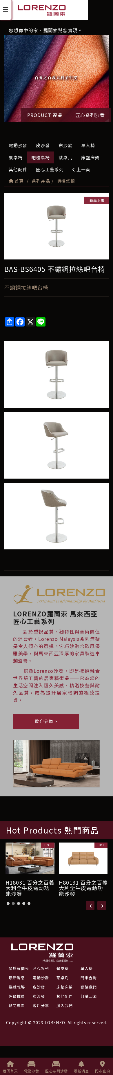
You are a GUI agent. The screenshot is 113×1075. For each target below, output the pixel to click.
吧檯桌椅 (40, 157)
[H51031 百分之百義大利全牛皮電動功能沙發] (83, 858)
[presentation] (90, 905)
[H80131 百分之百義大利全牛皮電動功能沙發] (30, 858)
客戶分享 (41, 1005)
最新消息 (81, 1070)
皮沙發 (43, 145)
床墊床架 (90, 157)
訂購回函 (89, 996)
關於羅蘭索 (19, 968)
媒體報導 (17, 987)
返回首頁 (10, 1070)
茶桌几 (65, 157)
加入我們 (65, 1005)
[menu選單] (6, 10)
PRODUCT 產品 (45, 114)
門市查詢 (102, 1070)
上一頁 (82, 169)
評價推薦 (17, 996)
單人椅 (88, 145)
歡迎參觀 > (46, 721)
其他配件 (18, 169)
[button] (8, 903)
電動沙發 (18, 145)
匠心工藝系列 (50, 169)
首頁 (18, 181)
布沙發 (65, 145)
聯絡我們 (89, 987)
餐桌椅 (16, 157)
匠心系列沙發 (90, 114)
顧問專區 (17, 1005)
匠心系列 (41, 968)
